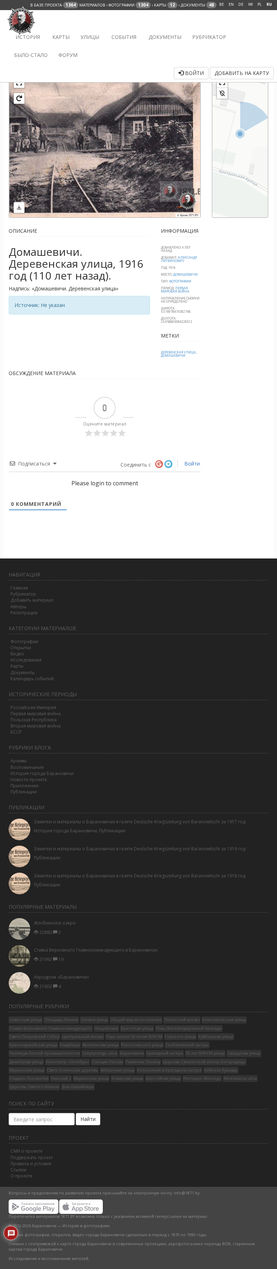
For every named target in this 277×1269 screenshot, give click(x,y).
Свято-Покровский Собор (34, 1036)
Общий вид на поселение (136, 1019)
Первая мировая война (35, 714)
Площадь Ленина (61, 1019)
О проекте (21, 1176)
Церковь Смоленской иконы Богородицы (204, 1061)
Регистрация (24, 613)
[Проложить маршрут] (222, 93)
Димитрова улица (26, 1061)
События (123, 37)
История (27, 37)
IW (250, 4)
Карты (60, 37)
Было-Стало (31, 55)
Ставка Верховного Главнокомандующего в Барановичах (96, 950)
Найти (88, 1119)
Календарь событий (32, 679)
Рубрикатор (209, 37)
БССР (16, 732)
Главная (19, 588)
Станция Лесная (107, 1061)
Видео (17, 654)
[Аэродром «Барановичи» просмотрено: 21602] (21, 983)
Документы (164, 37)
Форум (68, 55)
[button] (19, 98)
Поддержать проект (31, 1157)
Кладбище (70, 1044)
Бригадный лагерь (164, 1053)
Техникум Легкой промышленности (44, 1053)
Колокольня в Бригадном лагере (169, 1070)
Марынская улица (26, 1070)
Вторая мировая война (35, 726)
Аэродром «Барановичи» (61, 977)
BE (221, 4)
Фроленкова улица (101, 1044)
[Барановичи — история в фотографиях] (22, 19)
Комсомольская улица (224, 1019)
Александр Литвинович (179, 259)
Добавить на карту (242, 73)
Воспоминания (27, 767)
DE (240, 4)
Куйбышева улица (215, 1036)
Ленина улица (94, 1019)
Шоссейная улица (163, 1078)
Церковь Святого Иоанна (34, 1086)
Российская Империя (33, 707)
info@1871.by (186, 1192)
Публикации (23, 792)
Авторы (18, 607)
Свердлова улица (243, 1053)
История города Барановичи (42, 773)
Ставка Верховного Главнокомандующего (50, 1028)
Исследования (25, 660)
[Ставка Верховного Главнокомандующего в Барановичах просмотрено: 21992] (21, 956)
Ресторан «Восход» (202, 1078)
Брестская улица (137, 1028)
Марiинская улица (91, 1078)
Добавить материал (31, 600)
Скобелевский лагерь (187, 1044)
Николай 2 (61, 1078)
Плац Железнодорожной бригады (189, 1028)
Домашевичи (185, 274)
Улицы (89, 37)
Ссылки (18, 1170)
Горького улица (180, 1036)
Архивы (18, 761)
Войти (194, 73)
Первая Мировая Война (175, 290)
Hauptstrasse (106, 1028)
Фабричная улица (118, 1070)
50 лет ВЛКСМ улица (205, 1053)
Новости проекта (28, 779)
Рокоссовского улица (142, 1044)
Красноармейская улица (33, 1044)
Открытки (20, 648)
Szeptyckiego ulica (99, 1053)
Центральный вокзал (83, 1036)
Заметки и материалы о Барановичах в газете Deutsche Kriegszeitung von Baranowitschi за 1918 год (139, 876)
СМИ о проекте (26, 1151)
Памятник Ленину (143, 1061)
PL (260, 4)
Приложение (24, 786)
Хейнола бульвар (221, 1070)
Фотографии (180, 281)
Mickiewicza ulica (240, 1078)
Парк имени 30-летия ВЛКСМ (134, 1036)
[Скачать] (19, 207)
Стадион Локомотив (28, 1078)
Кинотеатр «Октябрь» (67, 1061)
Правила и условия (30, 1164)
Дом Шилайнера (78, 1086)
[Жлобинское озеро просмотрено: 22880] (21, 929)
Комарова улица (127, 1078)
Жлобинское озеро (55, 923)
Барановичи (132, 1053)
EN (231, 4)
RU (269, 4)
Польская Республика (33, 720)
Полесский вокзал (182, 1019)
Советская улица (25, 1019)
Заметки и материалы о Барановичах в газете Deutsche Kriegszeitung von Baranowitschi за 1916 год (139, 849)
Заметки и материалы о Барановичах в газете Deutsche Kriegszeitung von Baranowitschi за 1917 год (139, 822)
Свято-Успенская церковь (72, 1070)
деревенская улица (178, 352)
